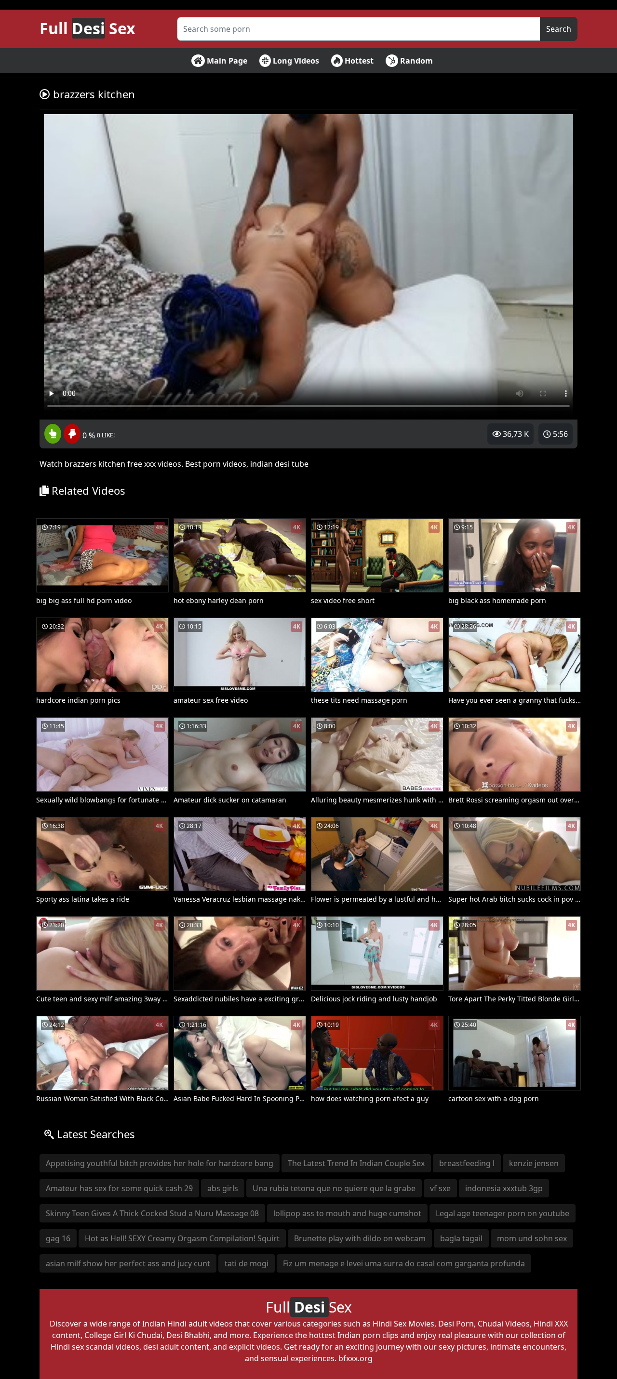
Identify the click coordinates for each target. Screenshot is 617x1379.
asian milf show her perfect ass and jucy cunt (128, 1263)
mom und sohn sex (532, 1238)
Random (415, 60)
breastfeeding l (467, 1163)
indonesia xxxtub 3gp (504, 1188)
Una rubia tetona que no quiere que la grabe (334, 1188)
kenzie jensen (534, 1163)
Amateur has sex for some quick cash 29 (119, 1188)
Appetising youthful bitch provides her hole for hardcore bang (159, 1163)
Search (558, 29)
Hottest (358, 60)
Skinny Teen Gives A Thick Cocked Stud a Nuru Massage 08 (152, 1213)
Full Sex (87, 28)
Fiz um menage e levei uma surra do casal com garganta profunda (404, 1263)
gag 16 (58, 1238)
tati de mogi (246, 1263)
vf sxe (440, 1188)
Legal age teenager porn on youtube (502, 1213)
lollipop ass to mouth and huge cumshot (347, 1213)
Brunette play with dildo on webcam (360, 1238)
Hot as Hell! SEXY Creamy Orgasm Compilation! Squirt (182, 1238)
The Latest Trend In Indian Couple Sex (356, 1163)
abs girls (222, 1188)
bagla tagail (461, 1238)
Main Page (226, 60)
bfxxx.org (355, 1358)
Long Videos (295, 60)
